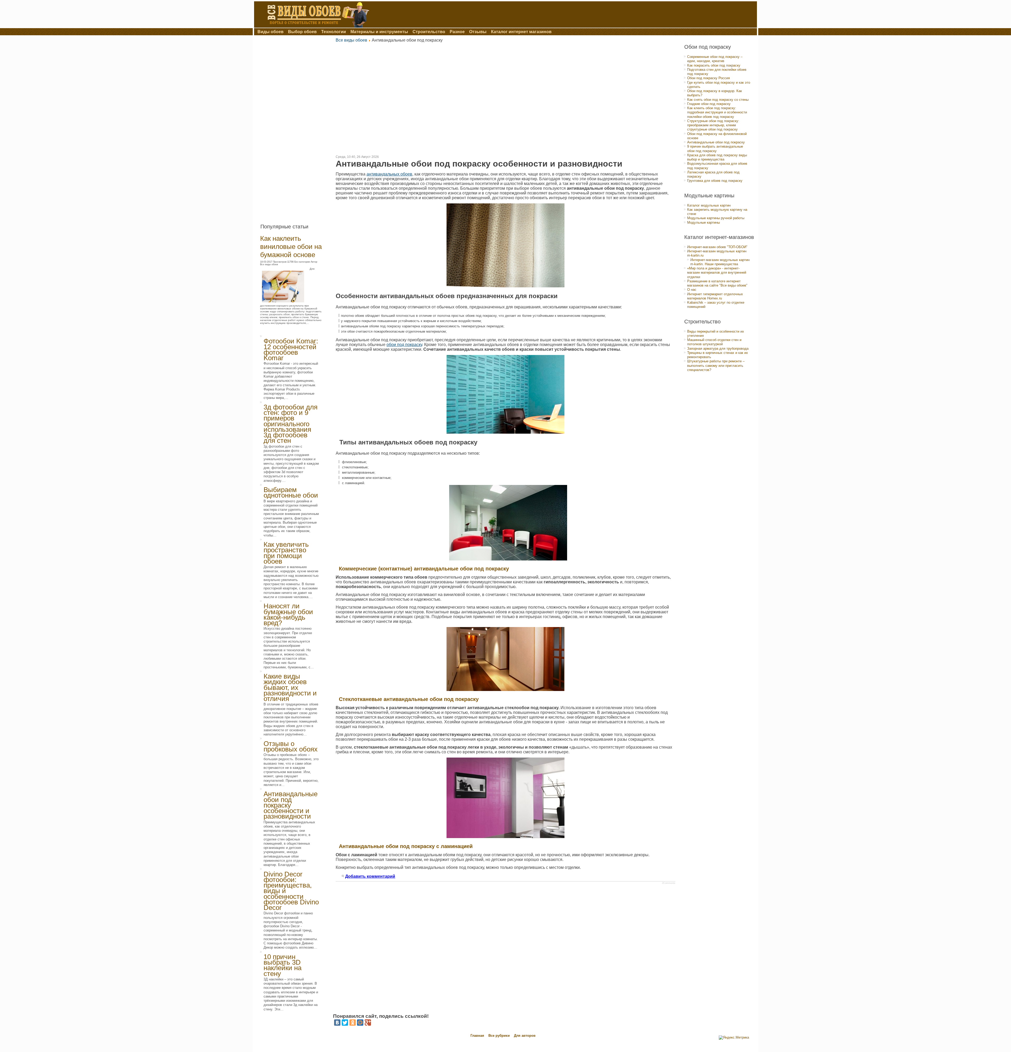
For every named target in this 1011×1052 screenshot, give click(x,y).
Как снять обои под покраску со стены (718, 100)
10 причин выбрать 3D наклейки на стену (282, 965)
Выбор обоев (302, 31)
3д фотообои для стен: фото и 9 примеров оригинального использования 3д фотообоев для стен (291, 424)
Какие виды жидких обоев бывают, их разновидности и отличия (290, 687)
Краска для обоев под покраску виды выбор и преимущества (717, 157)
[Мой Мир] (360, 1022)
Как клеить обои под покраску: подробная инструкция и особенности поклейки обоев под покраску (717, 112)
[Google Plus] (368, 1022)
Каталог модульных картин (709, 205)
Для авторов (525, 1036)
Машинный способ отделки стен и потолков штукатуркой (714, 342)
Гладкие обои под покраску (709, 104)
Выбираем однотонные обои (291, 492)
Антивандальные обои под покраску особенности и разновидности (291, 805)
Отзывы (478, 31)
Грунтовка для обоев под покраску (714, 181)
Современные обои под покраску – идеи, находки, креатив (714, 59)
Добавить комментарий (370, 876)
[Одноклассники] (352, 1022)
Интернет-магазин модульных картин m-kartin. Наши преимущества (720, 262)
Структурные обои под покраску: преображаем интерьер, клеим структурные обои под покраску (713, 125)
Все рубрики (499, 1036)
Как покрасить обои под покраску (713, 65)
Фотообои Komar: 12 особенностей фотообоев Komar (291, 349)
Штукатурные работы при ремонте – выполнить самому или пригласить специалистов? (716, 365)
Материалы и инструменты (379, 31)
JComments (668, 883)
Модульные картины (703, 222)
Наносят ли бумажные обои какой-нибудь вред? (288, 614)
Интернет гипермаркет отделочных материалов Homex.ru (715, 296)
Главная (477, 1036)
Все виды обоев (351, 40)
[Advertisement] (294, 127)
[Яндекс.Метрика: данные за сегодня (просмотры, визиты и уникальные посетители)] (734, 1037)
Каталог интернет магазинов (521, 31)
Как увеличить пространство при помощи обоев (286, 552)
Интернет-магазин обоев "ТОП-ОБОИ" (717, 247)
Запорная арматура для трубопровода (718, 348)
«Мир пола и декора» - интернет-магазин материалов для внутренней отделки (716, 272)
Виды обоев (270, 31)
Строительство (429, 31)
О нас (691, 290)
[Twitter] (345, 1022)
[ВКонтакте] (337, 1022)
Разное (457, 31)
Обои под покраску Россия (708, 78)
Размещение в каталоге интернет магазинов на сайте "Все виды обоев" (717, 283)
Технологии (333, 31)
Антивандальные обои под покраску (716, 142)
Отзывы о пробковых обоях (291, 746)
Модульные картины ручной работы (715, 218)
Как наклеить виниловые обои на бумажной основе (291, 246)
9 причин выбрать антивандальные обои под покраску (715, 148)
